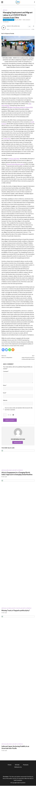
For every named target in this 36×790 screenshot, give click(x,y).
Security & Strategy (18, 470)
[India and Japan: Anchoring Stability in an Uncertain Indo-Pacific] (18, 679)
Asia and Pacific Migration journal (15, 164)
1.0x (29, 26)
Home (9, 764)
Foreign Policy (6, 138)
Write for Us (18, 767)
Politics (18, 608)
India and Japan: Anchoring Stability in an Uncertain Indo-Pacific (15, 747)
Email (4, 392)
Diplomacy (9, 470)
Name (5, 385)
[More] (12, 349)
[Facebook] (3, 349)
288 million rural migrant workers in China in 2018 (20, 107)
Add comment (26, 19)
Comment (6, 371)
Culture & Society (11, 608)
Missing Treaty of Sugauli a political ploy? (16, 610)
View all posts (17, 442)
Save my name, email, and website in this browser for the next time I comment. (18, 408)
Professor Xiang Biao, (14, 158)
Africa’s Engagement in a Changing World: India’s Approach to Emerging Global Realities (17, 473)
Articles (5, 10)
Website (5, 400)
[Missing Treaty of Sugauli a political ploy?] (18, 543)
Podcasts (25, 764)
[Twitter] (6, 349)
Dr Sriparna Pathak (8, 20)
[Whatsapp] (9, 349)
